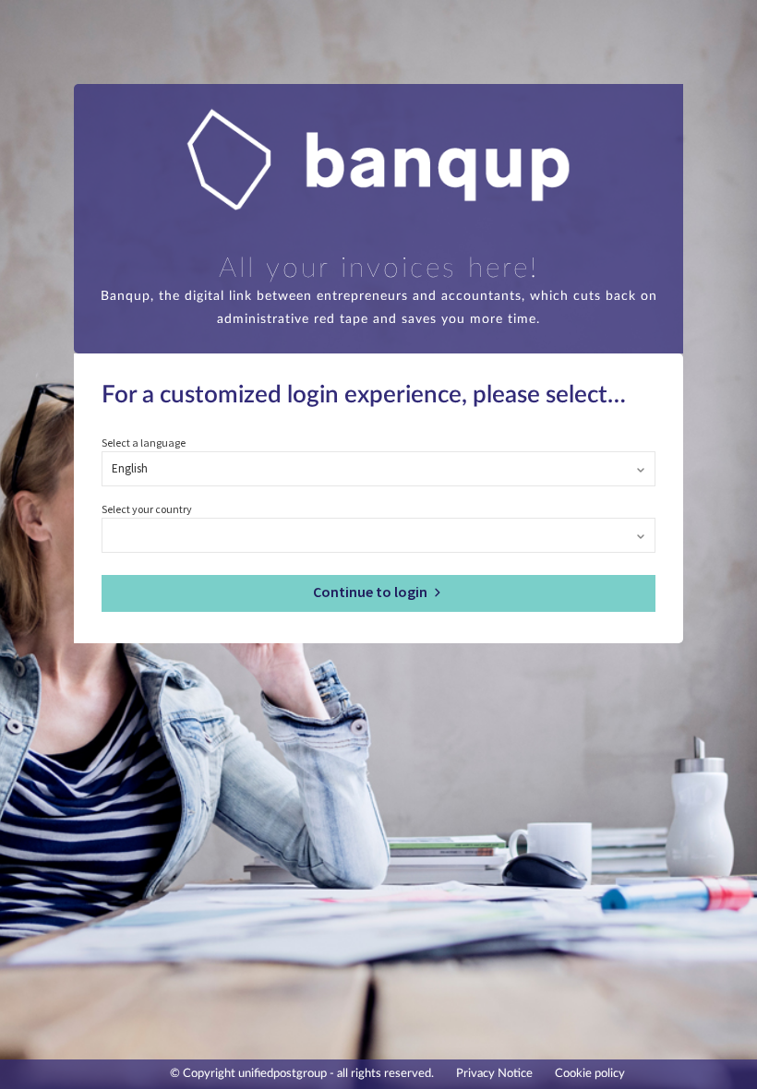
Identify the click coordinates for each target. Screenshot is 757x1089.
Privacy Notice (494, 1074)
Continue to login (371, 591)
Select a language (144, 442)
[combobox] (378, 470)
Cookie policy (590, 1074)
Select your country (147, 509)
